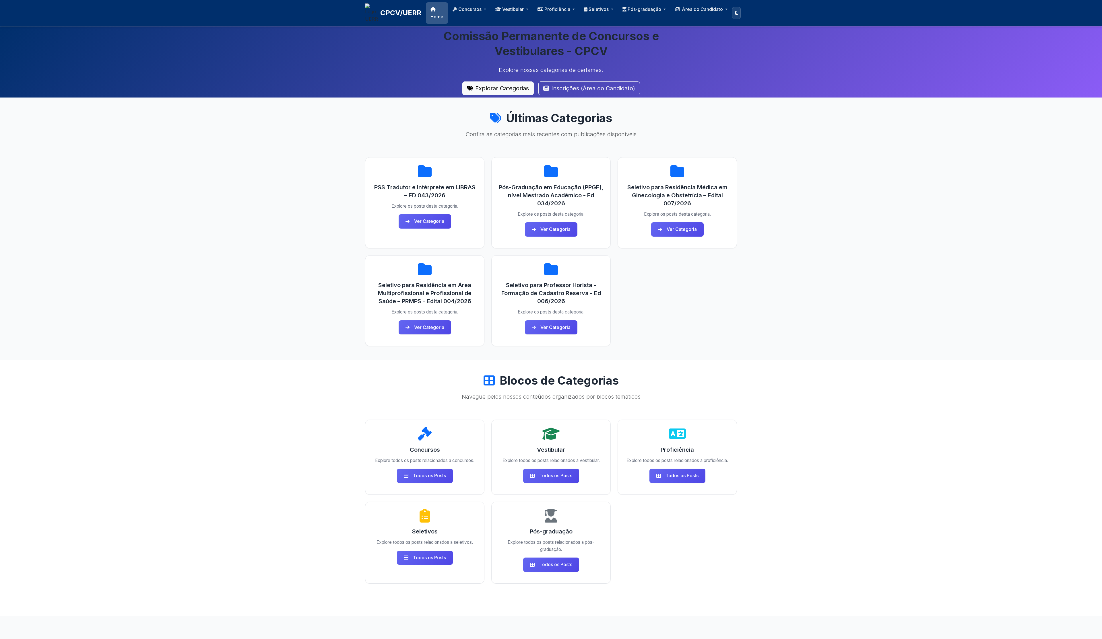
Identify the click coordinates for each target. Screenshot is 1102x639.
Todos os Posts (429, 475)
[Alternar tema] (736, 13)
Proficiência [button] (557, 9)
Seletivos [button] (599, 9)
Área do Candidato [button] (703, 9)
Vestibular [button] (513, 9)
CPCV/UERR (400, 13)
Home (436, 17)
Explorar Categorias (502, 88)
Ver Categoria (429, 221)
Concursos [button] (470, 9)
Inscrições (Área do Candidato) (593, 88)
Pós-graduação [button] (645, 9)
